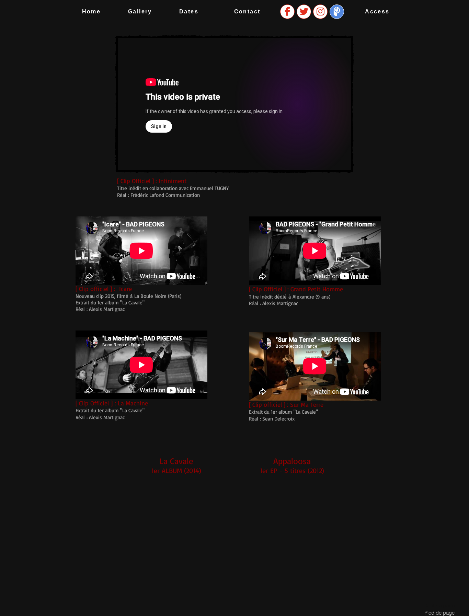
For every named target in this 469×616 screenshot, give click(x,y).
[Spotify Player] (176, 540)
